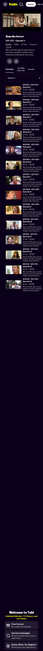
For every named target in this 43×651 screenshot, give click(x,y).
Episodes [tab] (10, 69)
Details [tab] (31, 69)
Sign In (40, 4)
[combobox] (24, 78)
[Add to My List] (9, 61)
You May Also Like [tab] (21, 69)
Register (31, 4)
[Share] (16, 61)
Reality (8, 44)
